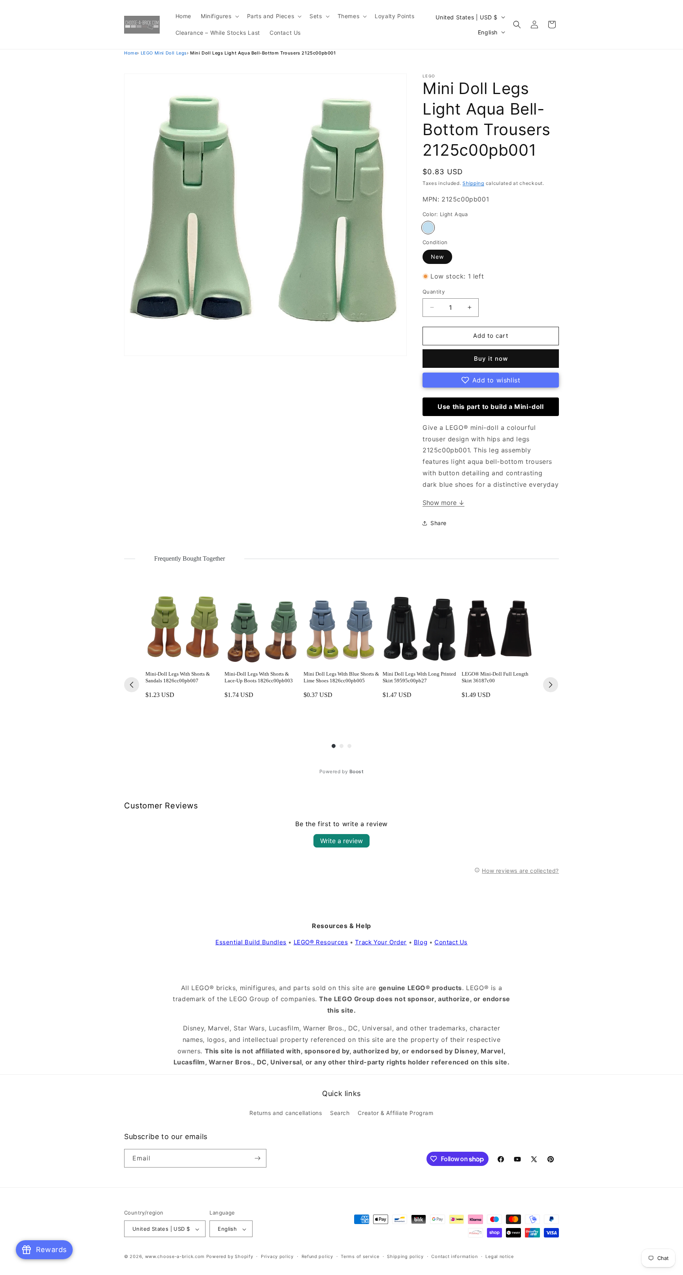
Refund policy (317, 1256)
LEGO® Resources (321, 942)
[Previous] (131, 684)
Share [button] (438, 523)
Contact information (454, 1256)
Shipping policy (405, 1256)
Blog (420, 942)
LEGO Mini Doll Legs (164, 53)
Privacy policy (277, 1256)
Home (130, 53)
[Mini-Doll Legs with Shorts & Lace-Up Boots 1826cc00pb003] (262, 627)
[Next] (550, 684)
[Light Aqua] (428, 227)
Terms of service (360, 1256)
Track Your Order (381, 942)
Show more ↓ (443, 503)
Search (340, 1113)
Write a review (341, 841)
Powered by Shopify (229, 1257)
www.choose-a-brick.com (175, 1257)
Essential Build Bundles (251, 942)
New (437, 256)
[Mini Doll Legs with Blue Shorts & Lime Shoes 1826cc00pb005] (341, 627)
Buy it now (491, 358)
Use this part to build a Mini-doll (490, 407)
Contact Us (451, 942)
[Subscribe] (257, 1158)
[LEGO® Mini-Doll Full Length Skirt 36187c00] (500, 627)
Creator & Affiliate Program (395, 1113)
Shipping (473, 183)
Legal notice (499, 1256)
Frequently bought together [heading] (189, 558)
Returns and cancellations (285, 1113)
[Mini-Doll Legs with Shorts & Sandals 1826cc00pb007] (183, 627)
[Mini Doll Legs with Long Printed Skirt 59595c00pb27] (420, 627)
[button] (219, 16)
